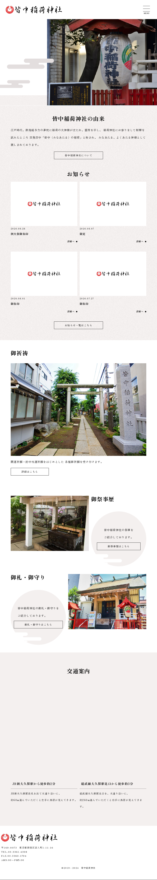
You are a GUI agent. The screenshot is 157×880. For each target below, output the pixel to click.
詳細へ (70, 241)
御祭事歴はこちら (119, 546)
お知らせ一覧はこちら (78, 325)
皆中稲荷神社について (78, 155)
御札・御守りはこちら (38, 624)
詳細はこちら (29, 471)
